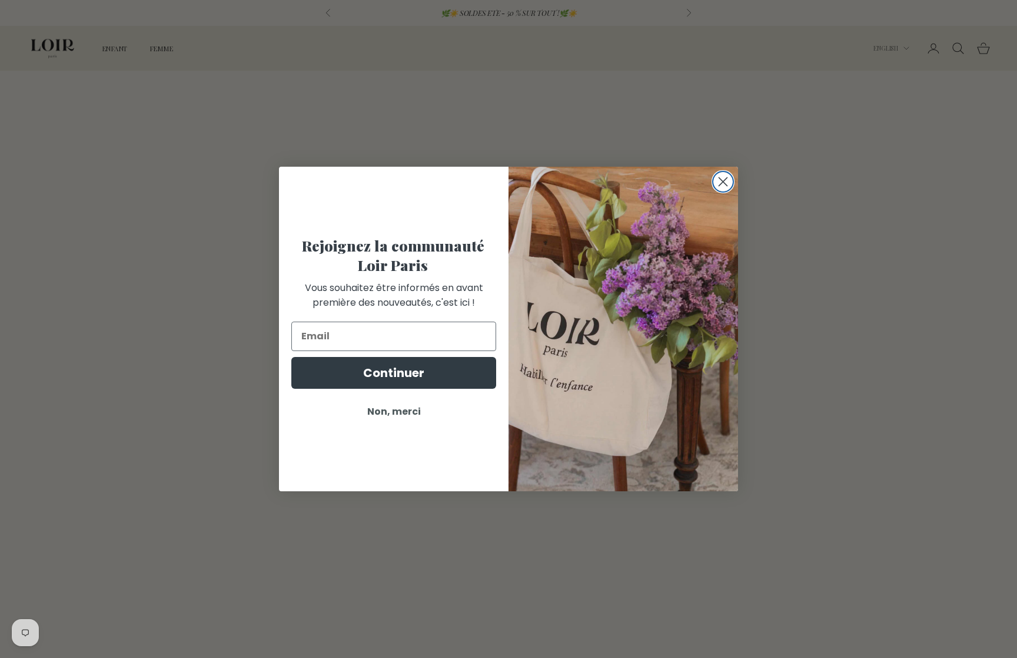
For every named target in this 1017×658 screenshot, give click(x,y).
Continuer (393, 373)
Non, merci (394, 411)
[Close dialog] (723, 181)
